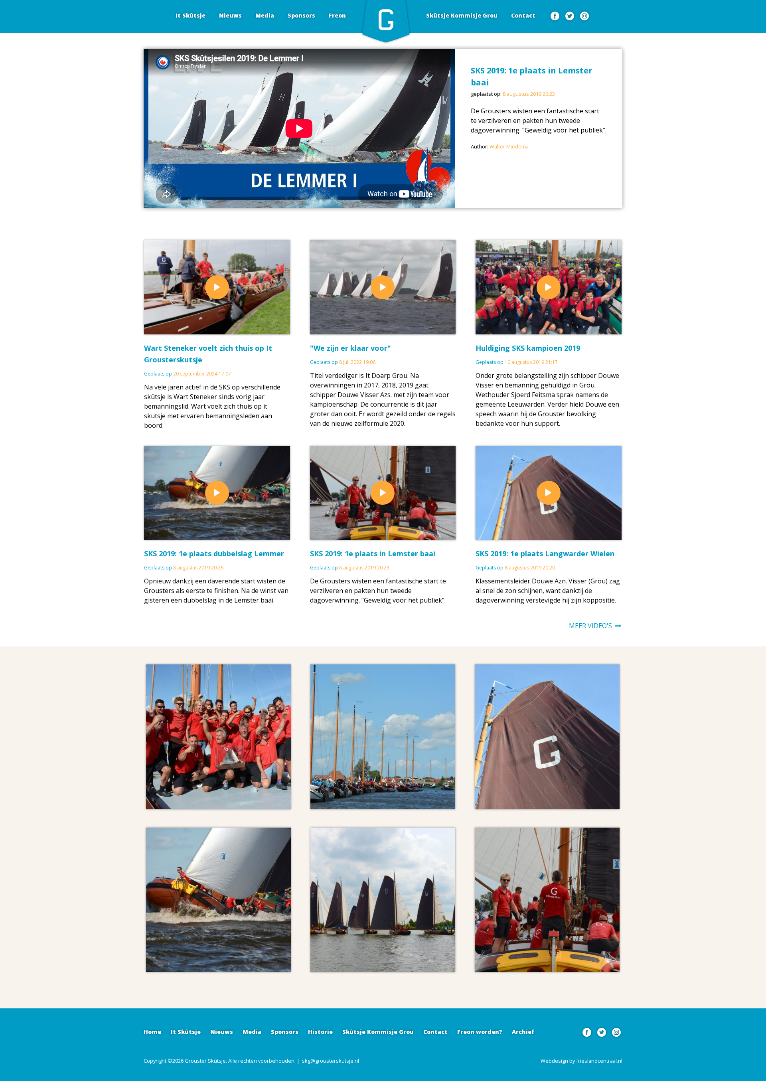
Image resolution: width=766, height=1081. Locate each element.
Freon (337, 15)
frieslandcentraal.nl (599, 1060)
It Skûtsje (190, 15)
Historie (320, 1032)
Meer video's (591, 625)
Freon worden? (479, 1032)
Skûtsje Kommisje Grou (462, 15)
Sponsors (301, 15)
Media (264, 15)
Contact (523, 15)
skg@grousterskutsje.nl (330, 1060)
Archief (523, 1032)
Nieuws (230, 15)
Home (152, 1032)
